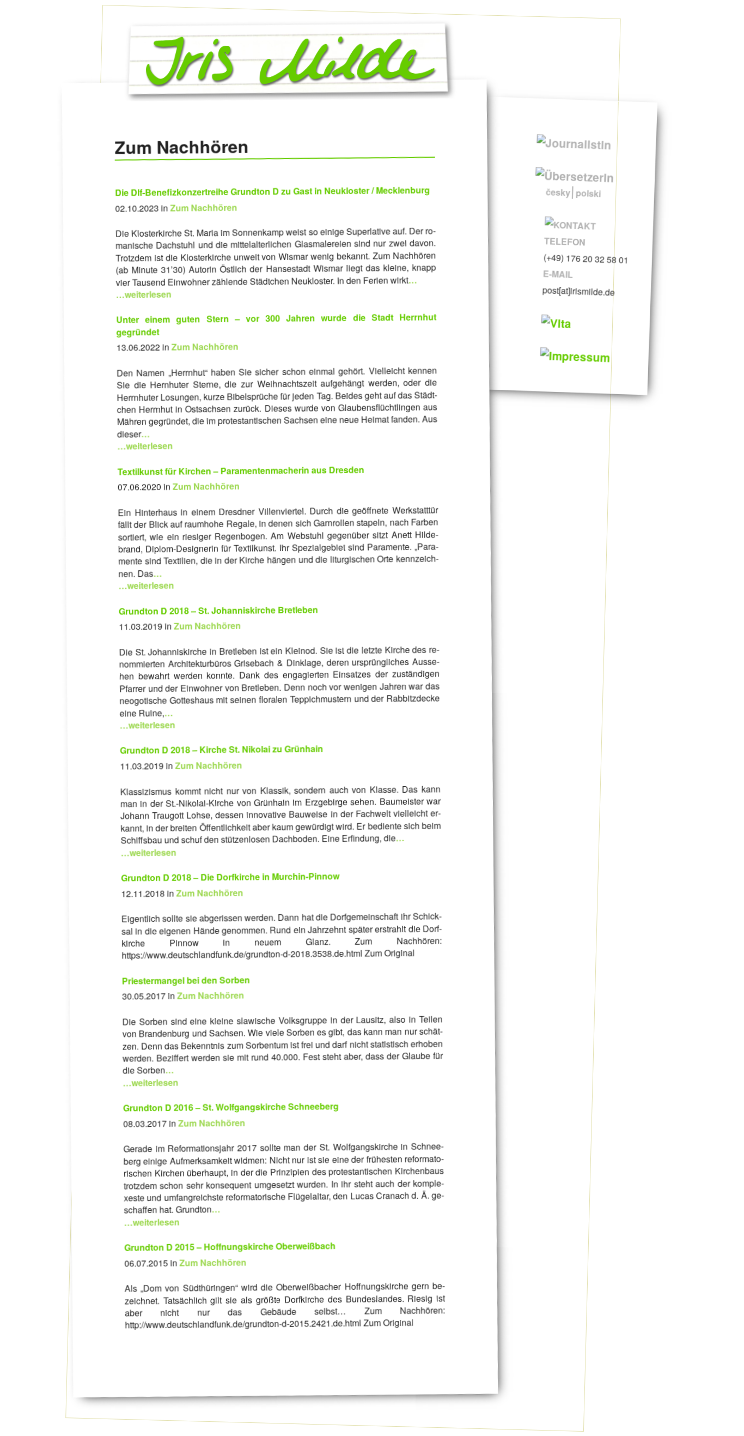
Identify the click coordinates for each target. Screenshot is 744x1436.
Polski (588, 193)
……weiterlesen (145, 439)
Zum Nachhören (203, 207)
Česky (557, 192)
